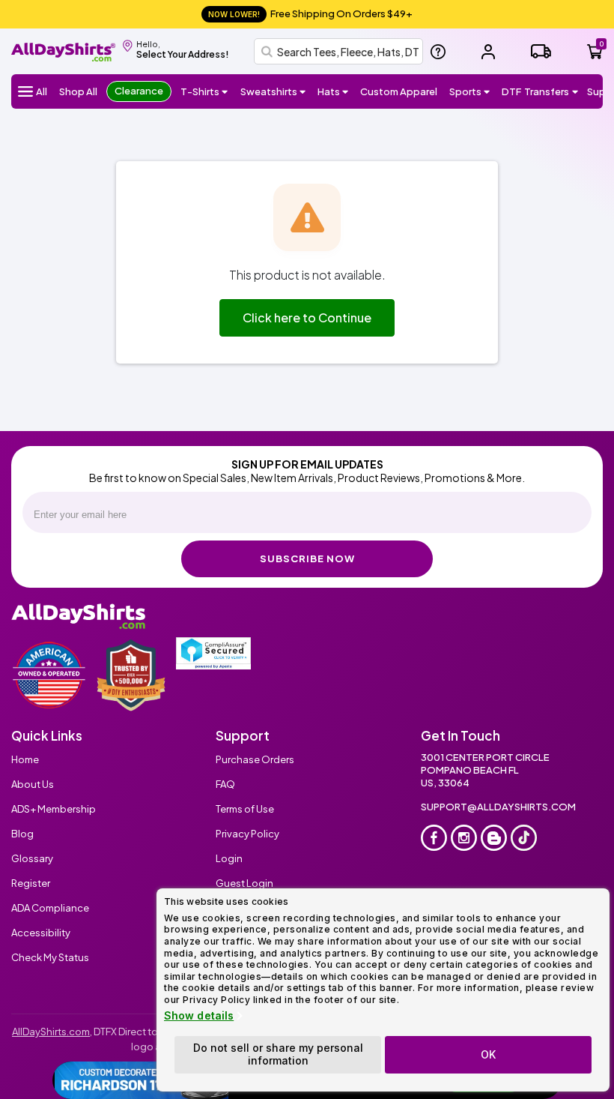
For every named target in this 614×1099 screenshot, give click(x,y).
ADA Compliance (50, 908)
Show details (199, 1016)
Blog (22, 834)
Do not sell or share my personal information (278, 1054)
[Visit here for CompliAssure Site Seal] (213, 653)
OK (488, 1054)
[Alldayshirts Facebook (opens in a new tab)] (434, 838)
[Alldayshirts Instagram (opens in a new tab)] (464, 838)
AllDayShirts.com (51, 1032)
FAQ (225, 784)
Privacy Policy (247, 834)
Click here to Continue (307, 317)
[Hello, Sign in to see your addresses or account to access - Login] (488, 51)
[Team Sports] (487, 91)
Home (25, 759)
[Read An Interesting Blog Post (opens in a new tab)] (494, 838)
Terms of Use (245, 809)
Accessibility (40, 933)
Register (30, 883)
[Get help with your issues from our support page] (438, 51)
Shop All (78, 91)
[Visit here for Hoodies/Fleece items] (302, 91)
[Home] (63, 50)
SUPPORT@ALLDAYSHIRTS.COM (498, 807)
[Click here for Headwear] (345, 91)
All (41, 91)
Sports (465, 91)
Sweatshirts (268, 91)
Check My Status (50, 957)
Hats (328, 91)
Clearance (139, 91)
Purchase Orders (255, 759)
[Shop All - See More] (141, 1080)
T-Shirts (199, 91)
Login (229, 858)
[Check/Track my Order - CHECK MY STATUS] (541, 51)
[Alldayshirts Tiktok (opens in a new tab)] (524, 838)
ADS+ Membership (53, 809)
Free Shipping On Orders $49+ (310, 13)
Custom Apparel (398, 91)
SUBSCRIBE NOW (307, 558)
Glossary (32, 858)
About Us (32, 784)
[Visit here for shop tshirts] (225, 91)
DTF (535, 91)
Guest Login (244, 883)
